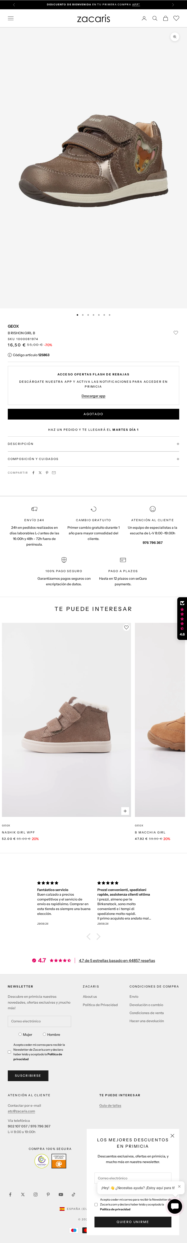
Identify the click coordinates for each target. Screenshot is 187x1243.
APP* (136, 4)
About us (90, 996)
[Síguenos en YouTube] (60, 1194)
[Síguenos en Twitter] (22, 1194)
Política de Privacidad (100, 1005)
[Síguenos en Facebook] (10, 1194)
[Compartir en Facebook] (33, 473)
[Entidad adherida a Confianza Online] (50, 1161)
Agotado (93, 414)
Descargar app (93, 396)
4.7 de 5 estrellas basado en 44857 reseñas (117, 960)
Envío (134, 996)
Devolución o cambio (146, 1005)
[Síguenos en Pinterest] (48, 1194)
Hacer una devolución (147, 1021)
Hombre (53, 1034)
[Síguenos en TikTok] (73, 1194)
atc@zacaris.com (21, 1111)
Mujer (27, 1034)
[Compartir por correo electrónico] (54, 473)
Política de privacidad (115, 1209)
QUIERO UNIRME (133, 1222)
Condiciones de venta (147, 1013)
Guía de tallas (110, 1105)
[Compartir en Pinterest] (47, 473)
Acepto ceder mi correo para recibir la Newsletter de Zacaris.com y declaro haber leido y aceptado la (135, 1204)
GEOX (13, 326)
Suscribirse (28, 1075)
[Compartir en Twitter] (40, 473)
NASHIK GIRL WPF (18, 832)
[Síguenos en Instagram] (35, 1194)
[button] (89, 936)
